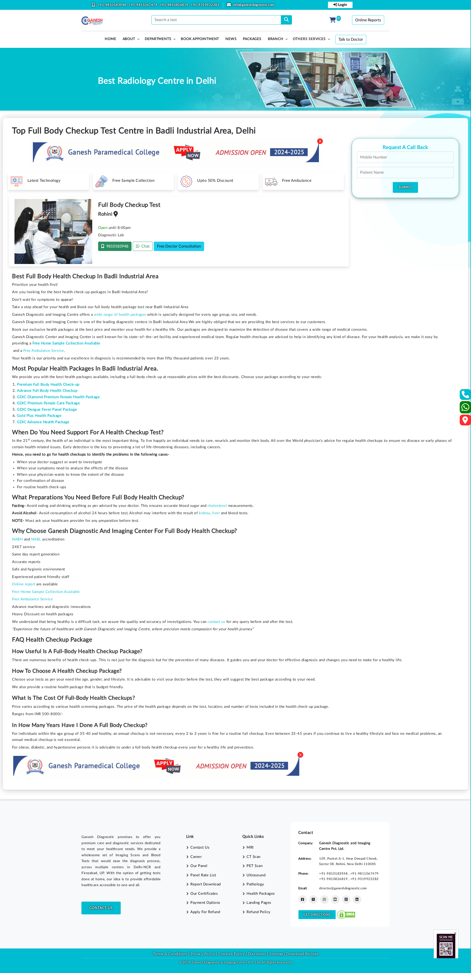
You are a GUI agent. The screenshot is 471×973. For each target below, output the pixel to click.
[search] (286, 20)
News (230, 39)
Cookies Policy (231, 954)
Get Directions (317, 914)
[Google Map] (465, 421)
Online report (23, 584)
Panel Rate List (203, 875)
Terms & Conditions (170, 954)
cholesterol (217, 506)
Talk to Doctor (351, 39)
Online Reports (368, 20)
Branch (275, 39)
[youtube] (335, 899)
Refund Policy (259, 912)
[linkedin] (357, 899)
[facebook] (302, 899)
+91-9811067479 (143, 5)
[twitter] (313, 899)
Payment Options (205, 903)
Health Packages (261, 893)
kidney (204, 513)
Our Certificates (204, 893)
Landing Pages (259, 903)
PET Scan (254, 866)
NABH (17, 539)
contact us (216, 622)
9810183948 (116, 246)
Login (342, 5)
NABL (36, 539)
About (129, 39)
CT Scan (254, 857)
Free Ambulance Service (43, 351)
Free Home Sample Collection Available (46, 592)
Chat (144, 246)
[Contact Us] (465, 396)
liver (216, 513)
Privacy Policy (202, 954)
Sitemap (276, 954)
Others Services (309, 39)
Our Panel (199, 866)
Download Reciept (302, 954)
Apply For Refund (205, 912)
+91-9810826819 (174, 5)
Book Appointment (200, 39)
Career (196, 857)
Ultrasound (256, 875)
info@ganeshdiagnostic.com (254, 5)
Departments (158, 39)
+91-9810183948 (112, 5)
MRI (250, 847)
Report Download (205, 884)
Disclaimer (257, 954)
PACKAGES (252, 39)
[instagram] (324, 899)
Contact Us (101, 908)
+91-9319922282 (205, 5)
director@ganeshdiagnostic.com (343, 888)
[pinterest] (346, 899)
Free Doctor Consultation (179, 246)
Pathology (255, 884)
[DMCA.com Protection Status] (346, 914)
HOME (110, 39)
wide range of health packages (120, 314)
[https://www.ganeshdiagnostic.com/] (92, 20)
